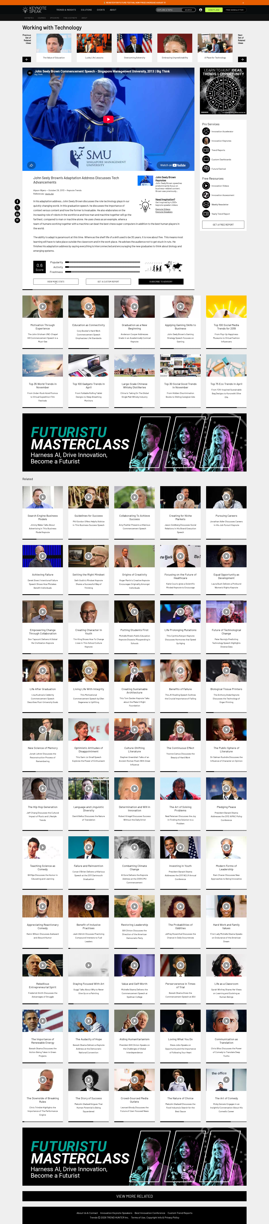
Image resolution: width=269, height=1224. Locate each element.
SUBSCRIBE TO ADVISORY (160, 281)
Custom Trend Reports (180, 1212)
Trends (93, 1217)
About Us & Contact (87, 1212)
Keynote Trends (74, 190)
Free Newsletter (234, 10)
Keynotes (29, 18)
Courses (42, 18)
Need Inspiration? (165, 199)
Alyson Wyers (39, 190)
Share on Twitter (17, 208)
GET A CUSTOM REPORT (108, 281)
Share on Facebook (17, 201)
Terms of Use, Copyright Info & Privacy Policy (155, 1217)
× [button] (243, 3)
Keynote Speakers (164, 211)
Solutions (86, 10)
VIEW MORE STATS (55, 282)
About (113, 10)
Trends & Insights (66, 10)
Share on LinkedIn (17, 214)
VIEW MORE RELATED (134, 1196)
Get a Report (223, 224)
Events (101, 10)
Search (188, 10)
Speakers (54, 18)
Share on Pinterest (17, 220)
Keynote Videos (163, 209)
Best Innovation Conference (150, 1212)
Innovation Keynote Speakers (116, 1212)
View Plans (213, 10)
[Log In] (200, 9)
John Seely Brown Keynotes (166, 179)
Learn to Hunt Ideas (223, 91)
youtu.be (49, 193)
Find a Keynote (70, 18)
